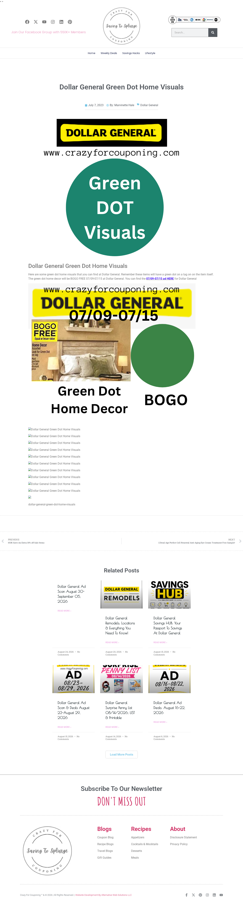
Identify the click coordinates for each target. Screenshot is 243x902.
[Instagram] (53, 22)
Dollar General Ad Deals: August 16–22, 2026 (169, 708)
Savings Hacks (131, 53)
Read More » (64, 611)
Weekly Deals (109, 53)
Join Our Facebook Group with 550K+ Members (48, 32)
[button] (121, 754)
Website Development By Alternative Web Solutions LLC (103, 895)
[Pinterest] (70, 22)
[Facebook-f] (186, 895)
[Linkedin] (61, 22)
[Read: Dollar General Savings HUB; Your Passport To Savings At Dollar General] (169, 594)
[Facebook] (27, 22)
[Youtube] (44, 22)
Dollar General (149, 105)
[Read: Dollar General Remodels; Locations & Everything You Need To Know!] (121, 594)
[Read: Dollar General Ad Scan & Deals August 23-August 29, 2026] (73, 679)
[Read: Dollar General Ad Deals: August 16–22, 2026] (169, 679)
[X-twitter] (35, 22)
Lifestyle (150, 53)
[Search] (212, 32)
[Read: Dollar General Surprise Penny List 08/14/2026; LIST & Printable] (121, 679)
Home (91, 53)
